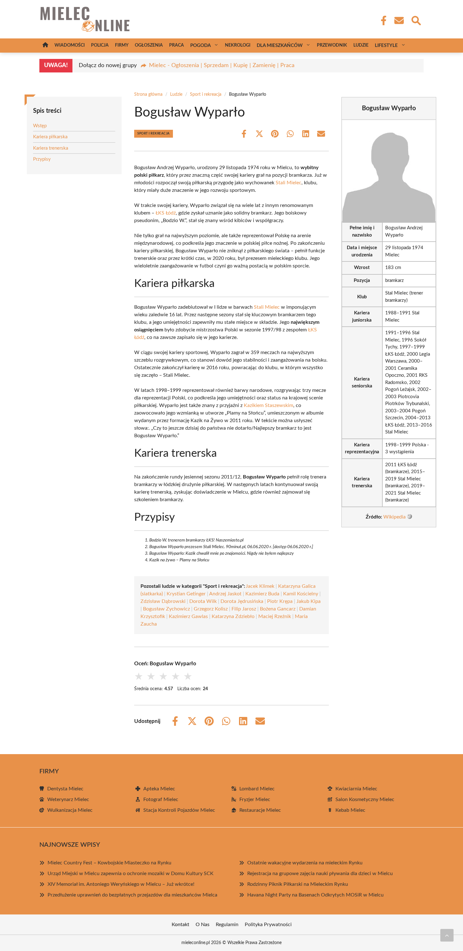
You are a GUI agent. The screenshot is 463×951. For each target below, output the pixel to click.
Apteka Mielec (159, 788)
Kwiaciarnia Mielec (356, 788)
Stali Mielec (288, 182)
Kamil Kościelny (300, 593)
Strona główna (148, 94)
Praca (176, 45)
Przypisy (42, 159)
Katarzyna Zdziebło (233, 616)
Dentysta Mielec (65, 788)
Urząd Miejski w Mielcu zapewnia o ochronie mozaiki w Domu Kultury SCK (131, 873)
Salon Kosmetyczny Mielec (364, 799)
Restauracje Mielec (260, 810)
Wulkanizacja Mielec (70, 810)
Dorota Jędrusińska (241, 601)
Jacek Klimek (260, 586)
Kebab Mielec (350, 810)
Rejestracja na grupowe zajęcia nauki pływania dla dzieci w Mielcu (320, 873)
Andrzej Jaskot (225, 593)
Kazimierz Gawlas (188, 616)
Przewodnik (332, 45)
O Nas (202, 924)
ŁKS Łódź (166, 212)
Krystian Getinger (186, 593)
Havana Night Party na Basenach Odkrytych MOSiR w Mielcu (315, 894)
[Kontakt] (399, 20)
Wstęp (40, 125)
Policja (100, 45)
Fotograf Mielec (160, 799)
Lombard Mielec (257, 788)
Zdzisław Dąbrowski (163, 601)
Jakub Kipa (308, 601)
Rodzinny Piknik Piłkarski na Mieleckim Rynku (297, 884)
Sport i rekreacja (205, 94)
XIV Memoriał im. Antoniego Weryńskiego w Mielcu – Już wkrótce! (121, 884)
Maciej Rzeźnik (274, 616)
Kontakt (180, 924)
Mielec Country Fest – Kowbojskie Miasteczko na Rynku (109, 862)
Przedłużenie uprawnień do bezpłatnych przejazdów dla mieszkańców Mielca (132, 894)
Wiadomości (69, 45)
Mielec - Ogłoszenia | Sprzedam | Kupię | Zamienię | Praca (221, 65)
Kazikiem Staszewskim (268, 405)
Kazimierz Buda (262, 593)
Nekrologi (237, 45)
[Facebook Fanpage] (382, 20)
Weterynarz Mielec (68, 799)
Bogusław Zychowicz (166, 608)
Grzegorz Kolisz (211, 608)
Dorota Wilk (203, 601)
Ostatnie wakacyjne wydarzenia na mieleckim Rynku (305, 862)
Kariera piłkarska (50, 137)
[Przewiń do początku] (447, 935)
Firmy (122, 45)
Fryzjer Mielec (254, 799)
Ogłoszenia (149, 45)
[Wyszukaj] (416, 20)
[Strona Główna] (45, 45)
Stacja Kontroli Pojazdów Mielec (179, 810)
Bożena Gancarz (277, 608)
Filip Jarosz (244, 608)
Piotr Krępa (280, 601)
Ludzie (361, 45)
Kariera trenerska (50, 148)
